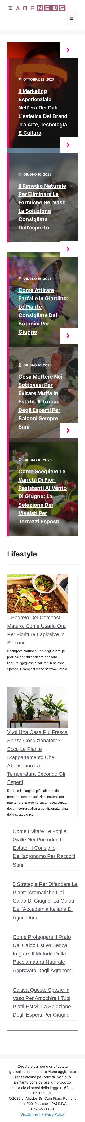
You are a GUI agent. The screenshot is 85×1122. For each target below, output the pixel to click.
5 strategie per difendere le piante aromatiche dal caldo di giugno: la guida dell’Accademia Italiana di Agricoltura (45, 901)
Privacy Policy (53, 1114)
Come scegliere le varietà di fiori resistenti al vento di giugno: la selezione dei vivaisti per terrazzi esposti (42, 496)
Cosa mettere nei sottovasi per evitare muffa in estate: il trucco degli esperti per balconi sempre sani (40, 402)
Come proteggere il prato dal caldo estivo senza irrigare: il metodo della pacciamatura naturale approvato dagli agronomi (42, 953)
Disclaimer (29, 1114)
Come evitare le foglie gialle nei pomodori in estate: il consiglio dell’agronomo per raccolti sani (44, 848)
